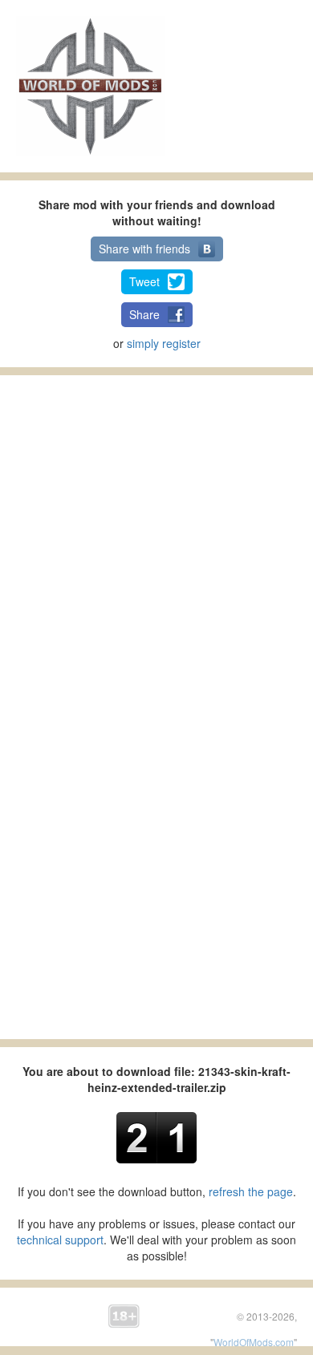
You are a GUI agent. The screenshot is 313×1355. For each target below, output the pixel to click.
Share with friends (144, 249)
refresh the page (251, 1191)
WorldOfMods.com (253, 1342)
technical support (60, 1240)
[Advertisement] (251, 84)
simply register (164, 343)
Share (144, 314)
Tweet (144, 281)
